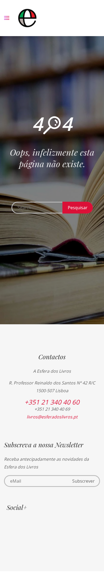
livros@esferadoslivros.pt (52, 417)
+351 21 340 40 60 (52, 402)
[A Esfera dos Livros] (27, 18)
